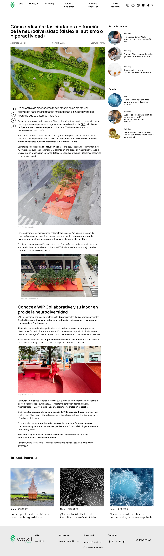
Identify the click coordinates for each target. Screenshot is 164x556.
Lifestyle (33, 3)
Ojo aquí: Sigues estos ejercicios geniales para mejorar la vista (138, 55)
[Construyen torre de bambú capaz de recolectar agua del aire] (32, 487)
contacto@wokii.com (69, 541)
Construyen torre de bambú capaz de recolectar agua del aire (31, 515)
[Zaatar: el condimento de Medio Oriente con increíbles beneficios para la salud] (115, 133)
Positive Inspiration (93, 5)
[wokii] (12, 5)
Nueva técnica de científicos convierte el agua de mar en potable (136, 102)
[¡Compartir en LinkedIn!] (13, 120)
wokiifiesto (40, 541)
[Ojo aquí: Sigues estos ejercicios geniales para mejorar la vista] (115, 54)
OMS (83, 124)
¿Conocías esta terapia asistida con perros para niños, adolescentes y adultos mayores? (138, 118)
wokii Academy (115, 5)
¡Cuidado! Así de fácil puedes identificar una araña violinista (78, 515)
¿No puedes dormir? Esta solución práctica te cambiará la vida (138, 39)
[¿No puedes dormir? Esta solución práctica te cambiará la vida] (115, 38)
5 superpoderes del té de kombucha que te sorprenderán (138, 71)
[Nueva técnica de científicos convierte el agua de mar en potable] (115, 100)
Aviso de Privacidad (92, 542)
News (20, 3)
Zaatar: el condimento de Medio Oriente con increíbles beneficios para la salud (138, 134)
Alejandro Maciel (18, 42)
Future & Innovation (69, 5)
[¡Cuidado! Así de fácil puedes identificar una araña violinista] (82, 487)
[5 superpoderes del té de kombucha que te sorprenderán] (115, 70)
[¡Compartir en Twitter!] (13, 114)
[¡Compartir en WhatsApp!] (13, 126)
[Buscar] (152, 5)
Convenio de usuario (93, 547)
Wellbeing (49, 3)
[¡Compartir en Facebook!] (13, 109)
